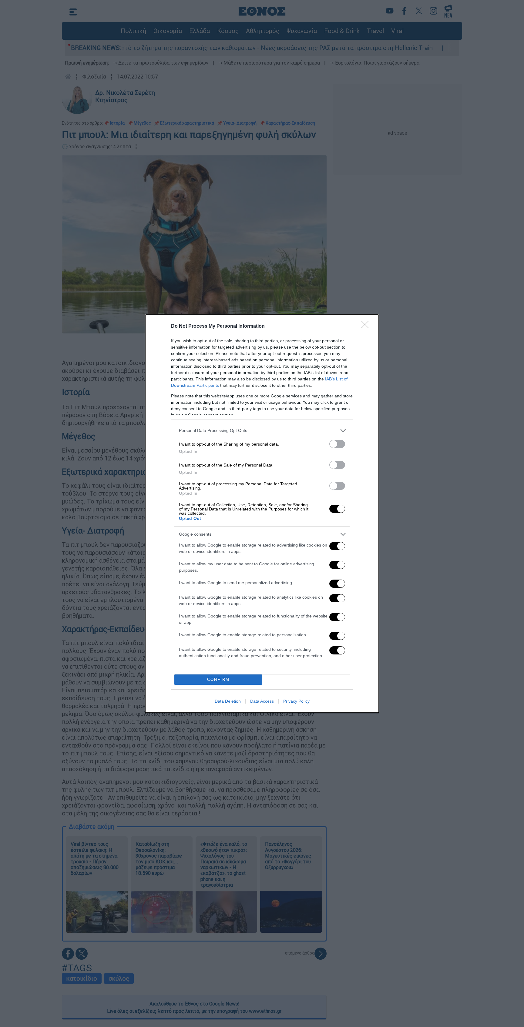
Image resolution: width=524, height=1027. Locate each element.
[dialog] (262, 514)
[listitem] (262, 430)
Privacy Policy (296, 701)
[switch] (337, 444)
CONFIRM (218, 679)
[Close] (367, 326)
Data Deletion (228, 701)
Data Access (262, 701)
